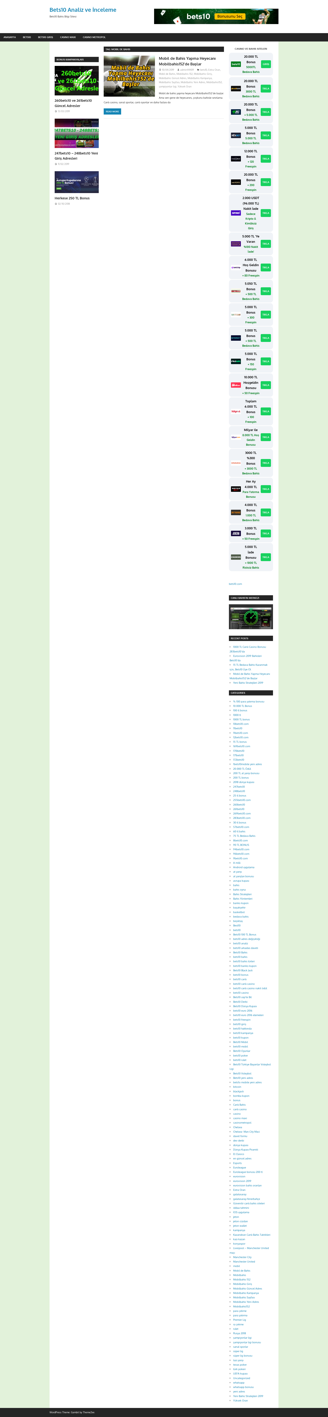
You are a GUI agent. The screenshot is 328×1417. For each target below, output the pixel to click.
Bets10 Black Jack (243, 970)
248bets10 (239, 791)
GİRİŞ (266, 64)
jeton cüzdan (240, 1221)
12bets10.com (240, 737)
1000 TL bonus (241, 719)
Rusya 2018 (239, 1333)
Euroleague (239, 1167)
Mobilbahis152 (214, 82)
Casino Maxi (68, 37)
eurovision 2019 (242, 1181)
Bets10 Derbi (240, 1001)
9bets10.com (240, 858)
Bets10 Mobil (240, 1042)
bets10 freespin (242, 1019)
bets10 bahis (240, 956)
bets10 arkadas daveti (245, 948)
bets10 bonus (240, 974)
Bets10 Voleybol (242, 1073)
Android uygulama (243, 867)
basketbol (239, 912)
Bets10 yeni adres (243, 1078)
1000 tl (237, 715)
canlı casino (240, 1109)
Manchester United (244, 1261)
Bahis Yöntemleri (242, 898)
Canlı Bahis (239, 1104)
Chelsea (237, 1127)
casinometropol (242, 1122)
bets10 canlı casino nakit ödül (250, 988)
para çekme (240, 1311)
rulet (235, 1328)
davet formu (240, 1136)
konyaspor (239, 1243)
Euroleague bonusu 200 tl (248, 1172)
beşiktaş (238, 921)
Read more (112, 111)
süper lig (238, 1351)
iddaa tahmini (241, 1207)
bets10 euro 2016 (242, 1010)
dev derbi (238, 1140)
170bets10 (238, 750)
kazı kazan (239, 1239)
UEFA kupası (240, 1373)
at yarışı (237, 871)
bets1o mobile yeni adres (247, 1082)
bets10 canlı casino (244, 983)
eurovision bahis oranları (247, 1185)
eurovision (239, 1176)
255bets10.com (242, 800)
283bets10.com (241, 818)
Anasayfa (10, 37)
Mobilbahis (239, 1275)
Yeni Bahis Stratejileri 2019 (248, 682)
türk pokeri (239, 1369)
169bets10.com (241, 746)
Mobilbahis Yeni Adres (193, 82)
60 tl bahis (239, 831)
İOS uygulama (241, 1212)
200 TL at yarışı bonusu (246, 773)
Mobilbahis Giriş (203, 73)
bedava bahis (241, 916)
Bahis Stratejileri (242, 894)
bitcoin (237, 1086)
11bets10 (237, 728)
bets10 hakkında (242, 1028)
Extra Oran (214, 69)
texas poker (240, 1364)
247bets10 (239, 786)
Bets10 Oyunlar (241, 1051)
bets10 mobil (240, 1046)
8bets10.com (240, 840)
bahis (236, 885)
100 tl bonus (240, 710)
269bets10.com (242, 813)
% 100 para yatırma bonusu (248, 701)
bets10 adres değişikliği (246, 939)
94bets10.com (241, 849)
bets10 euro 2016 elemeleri (248, 1015)
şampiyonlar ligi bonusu (247, 1342)
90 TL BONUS (241, 845)
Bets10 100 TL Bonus (244, 934)
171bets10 (238, 755)
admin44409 (187, 69)
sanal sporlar (240, 1346)
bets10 (203, 69)
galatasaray (239, 1194)
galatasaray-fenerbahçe (246, 1199)
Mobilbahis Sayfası (169, 82)
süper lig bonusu (242, 1355)
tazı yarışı (238, 1360)
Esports (237, 1163)
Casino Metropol (94, 37)
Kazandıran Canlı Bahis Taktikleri (251, 1234)
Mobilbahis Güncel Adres (172, 78)
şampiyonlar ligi (167, 86)
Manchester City (242, 1257)
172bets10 (238, 759)
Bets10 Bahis (240, 952)
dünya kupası (240, 1145)
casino (237, 1113)
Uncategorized (241, 1378)
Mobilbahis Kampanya (200, 78)
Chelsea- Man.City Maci (246, 1131)
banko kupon (241, 903)
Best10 (237, 925)
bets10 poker (240, 1055)
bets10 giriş (239, 1024)
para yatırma (240, 1315)
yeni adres (239, 1391)
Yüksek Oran (185, 86)
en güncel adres (242, 1158)
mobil (236, 1266)
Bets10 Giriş (45, 37)
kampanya (239, 1230)
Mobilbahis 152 (184, 73)
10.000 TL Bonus (242, 706)
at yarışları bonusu (243, 876)
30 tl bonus (239, 822)
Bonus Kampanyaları (70, 59)
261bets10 (238, 809)
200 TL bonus (241, 777)
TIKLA (265, 88)
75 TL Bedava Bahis (244, 835)
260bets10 (239, 804)
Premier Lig (239, 1319)
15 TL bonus (240, 741)
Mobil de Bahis (167, 73)
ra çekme (238, 1324)
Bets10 (27, 37)
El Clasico (238, 1154)
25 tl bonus (239, 795)
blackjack (238, 1091)
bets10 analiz (240, 943)
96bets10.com (241, 853)
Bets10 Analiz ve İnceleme (83, 9)
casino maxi (240, 1118)
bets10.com (235, 584)
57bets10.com (241, 827)
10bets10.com (241, 723)
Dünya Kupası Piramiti (245, 1149)
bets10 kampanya (243, 1033)
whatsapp (238, 1382)
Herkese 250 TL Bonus (72, 198)
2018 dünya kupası (243, 782)
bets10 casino (241, 992)
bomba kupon (241, 1095)
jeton (236, 1216)
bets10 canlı (240, 979)
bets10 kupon (241, 1037)
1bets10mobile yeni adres (247, 764)
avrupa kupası (241, 880)
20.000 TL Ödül (242, 768)
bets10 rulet (239, 1060)
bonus (236, 1100)
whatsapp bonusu (243, 1387)
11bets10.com (240, 733)
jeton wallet (240, 1225)
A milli (237, 862)
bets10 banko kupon (245, 966)
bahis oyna (239, 889)
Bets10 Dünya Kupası (245, 1006)
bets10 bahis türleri (244, 961)
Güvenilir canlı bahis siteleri (249, 1203)
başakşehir (239, 907)
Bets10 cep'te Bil (242, 997)
